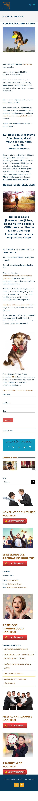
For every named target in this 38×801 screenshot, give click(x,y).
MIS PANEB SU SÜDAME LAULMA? (16, 649)
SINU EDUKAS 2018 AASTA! (13, 674)
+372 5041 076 (12, 580)
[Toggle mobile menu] (34, 5)
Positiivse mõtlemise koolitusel (16, 305)
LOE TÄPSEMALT (16, 521)
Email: (5, 411)
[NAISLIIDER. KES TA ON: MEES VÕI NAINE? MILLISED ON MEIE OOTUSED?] (28, 462)
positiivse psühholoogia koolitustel (17, 116)
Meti (14, 377)
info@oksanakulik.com (14, 584)
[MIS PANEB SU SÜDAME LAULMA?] (10, 462)
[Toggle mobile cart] (30, 5)
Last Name (6, 403)
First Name (7, 395)
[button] (4, 465)
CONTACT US (29, 779)
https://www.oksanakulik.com (16, 587)
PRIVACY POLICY (17, 779)
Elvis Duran (27, 64)
